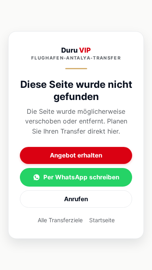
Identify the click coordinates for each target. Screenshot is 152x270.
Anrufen (76, 199)
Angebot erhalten (76, 155)
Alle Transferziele (60, 220)
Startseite (102, 220)
